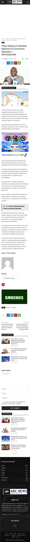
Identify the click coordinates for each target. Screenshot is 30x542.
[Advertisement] (15, 20)
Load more (14, 453)
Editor (6, 58)
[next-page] (5, 365)
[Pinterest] (15, 63)
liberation (14, 307)
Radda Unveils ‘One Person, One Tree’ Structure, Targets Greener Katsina (19, 358)
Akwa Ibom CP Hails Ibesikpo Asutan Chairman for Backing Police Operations (18, 446)
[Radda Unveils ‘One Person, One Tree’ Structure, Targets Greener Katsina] (6, 359)
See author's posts (9, 278)
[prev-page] (3, 365)
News (6, 38)
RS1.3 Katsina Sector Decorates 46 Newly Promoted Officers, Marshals (19, 350)
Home (3, 38)
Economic (8, 307)
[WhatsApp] (19, 63)
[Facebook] (8, 63)
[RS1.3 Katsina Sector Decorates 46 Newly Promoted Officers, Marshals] (6, 351)
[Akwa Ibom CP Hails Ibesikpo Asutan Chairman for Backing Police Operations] (6, 447)
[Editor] (3, 59)
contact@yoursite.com (13, 514)
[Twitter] (12, 63)
